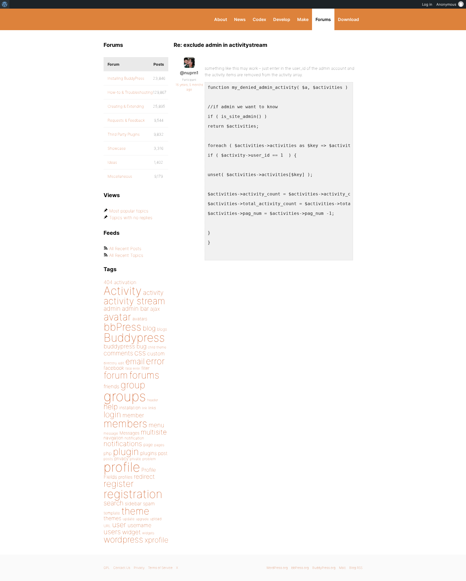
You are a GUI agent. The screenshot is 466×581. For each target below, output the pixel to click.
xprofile (156, 540)
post (162, 453)
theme (135, 511)
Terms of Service (160, 568)
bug (141, 346)
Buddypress (134, 337)
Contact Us (121, 568)
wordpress (123, 539)
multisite (154, 432)
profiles (125, 477)
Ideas (112, 162)
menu (156, 425)
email (135, 361)
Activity (123, 291)
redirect (144, 476)
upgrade (142, 519)
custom (156, 353)
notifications (123, 443)
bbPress (122, 327)
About (220, 19)
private (135, 459)
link (144, 408)
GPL (107, 568)
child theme (157, 347)
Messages (129, 433)
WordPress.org (277, 568)
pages (159, 445)
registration (133, 494)
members (125, 423)
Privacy (139, 568)
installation (130, 407)
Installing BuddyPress (126, 78)
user (119, 524)
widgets (148, 533)
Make (303, 19)
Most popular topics (128, 211)
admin (112, 308)
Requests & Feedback (126, 120)
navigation (113, 437)
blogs (162, 329)
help (111, 406)
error (155, 361)
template (112, 513)
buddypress (119, 346)
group (133, 385)
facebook (114, 368)
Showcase (117, 148)
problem (149, 459)
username (139, 525)
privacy (121, 458)
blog (149, 328)
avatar (117, 317)
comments (118, 353)
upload (156, 519)
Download (348, 19)
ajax (155, 309)
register (119, 483)
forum (116, 375)
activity (153, 292)
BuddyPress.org (140, 19)
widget (131, 532)
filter (145, 368)
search (114, 503)
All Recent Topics (126, 255)
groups (125, 396)
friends (111, 386)
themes (112, 518)
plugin (126, 451)
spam (149, 503)
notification (134, 438)
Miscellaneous (120, 176)
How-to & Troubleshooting (130, 92)
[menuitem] (4, 4)
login (112, 414)
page (148, 444)
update (129, 519)
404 (108, 282)
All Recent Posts (125, 248)
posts (108, 459)
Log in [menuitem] (427, 4)
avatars (139, 318)
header (152, 400)
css (140, 352)
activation (125, 282)
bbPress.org (300, 568)
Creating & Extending (126, 106)
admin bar (135, 308)
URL (107, 526)
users (112, 531)
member (133, 415)
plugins (148, 453)
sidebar (133, 503)
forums (144, 375)
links (152, 407)
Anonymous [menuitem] (446, 4)
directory (110, 363)
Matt (342, 568)
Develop (281, 19)
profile (122, 467)
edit (121, 363)
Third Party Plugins (124, 134)
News (240, 19)
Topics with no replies (130, 217)
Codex (259, 19)
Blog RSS (355, 568)
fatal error (132, 368)
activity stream (134, 300)
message (111, 433)
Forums (323, 19)
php (108, 453)
